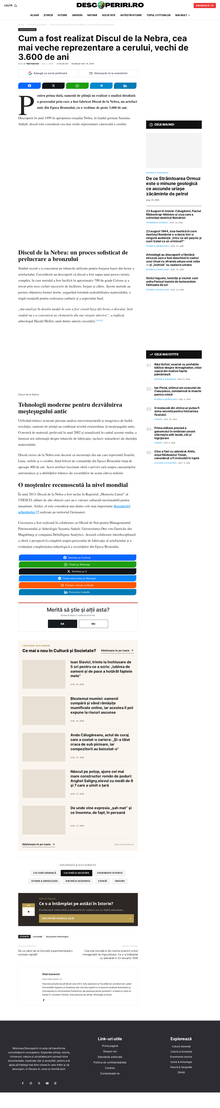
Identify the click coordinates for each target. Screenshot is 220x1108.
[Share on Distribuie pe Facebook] (29, 86)
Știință (102, 881)
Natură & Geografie (78, 881)
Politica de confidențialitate (110, 1062)
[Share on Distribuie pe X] (53, 86)
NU (93, 623)
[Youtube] (47, 1083)
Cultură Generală (44, 872)
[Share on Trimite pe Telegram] (101, 86)
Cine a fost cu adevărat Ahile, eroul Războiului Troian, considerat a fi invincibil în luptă (176, 455)
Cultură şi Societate (37, 24)
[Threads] (55, 1083)
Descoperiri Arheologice (57, 936)
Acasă (21, 24)
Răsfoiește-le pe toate (115, 650)
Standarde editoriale (110, 1057)
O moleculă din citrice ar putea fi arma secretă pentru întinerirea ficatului (177, 411)
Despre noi (110, 1051)
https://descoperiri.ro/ (52, 979)
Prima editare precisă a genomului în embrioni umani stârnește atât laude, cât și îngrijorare (174, 433)
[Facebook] (45, 1000)
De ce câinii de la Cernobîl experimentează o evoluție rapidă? (45, 952)
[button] (11, 5)
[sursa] (99, 320)
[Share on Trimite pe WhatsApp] (77, 86)
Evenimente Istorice (110, 872)
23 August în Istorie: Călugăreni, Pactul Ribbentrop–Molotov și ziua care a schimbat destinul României (173, 214)
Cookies (110, 1068)
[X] (39, 1083)
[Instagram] (31, 1083)
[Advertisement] (110, 1100)
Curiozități (37, 936)
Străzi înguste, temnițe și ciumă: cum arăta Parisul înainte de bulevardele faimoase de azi (172, 281)
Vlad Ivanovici (32, 63)
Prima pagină (110, 1045)
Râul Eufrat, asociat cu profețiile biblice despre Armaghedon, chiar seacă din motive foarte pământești (178, 369)
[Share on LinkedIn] (125, 86)
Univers (120, 881)
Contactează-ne (110, 1073)
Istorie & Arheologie (44, 881)
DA (62, 623)
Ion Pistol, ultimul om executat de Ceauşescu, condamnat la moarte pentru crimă (177, 391)
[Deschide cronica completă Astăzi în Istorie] (78, 909)
